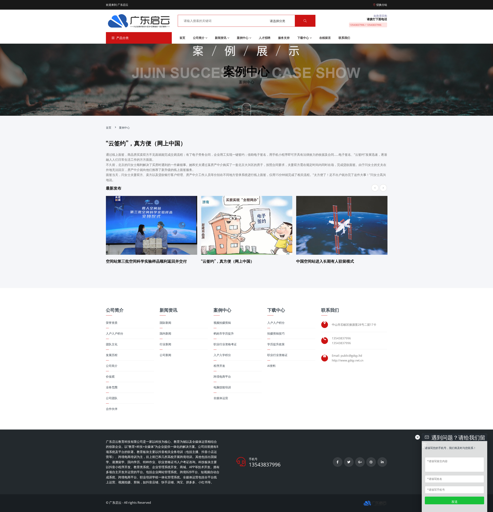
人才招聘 (264, 38)
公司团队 (111, 398)
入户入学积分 (222, 355)
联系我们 (344, 38)
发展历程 (111, 355)
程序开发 (219, 365)
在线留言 (325, 38)
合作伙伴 (111, 408)
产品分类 (122, 38)
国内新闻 (165, 333)
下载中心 (303, 38)
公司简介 (199, 38)
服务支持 (284, 38)
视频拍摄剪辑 (222, 322)
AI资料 (271, 365)
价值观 (110, 376)
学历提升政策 (276, 344)
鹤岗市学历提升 (224, 333)
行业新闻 (165, 344)
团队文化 (111, 344)
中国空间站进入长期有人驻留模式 (325, 261)
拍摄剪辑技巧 (276, 333)
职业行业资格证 (277, 355)
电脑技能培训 (222, 387)
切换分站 (381, 5)
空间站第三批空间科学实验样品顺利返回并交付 (146, 261)
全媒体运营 (221, 398)
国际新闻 (165, 322)
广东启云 (115, 502)
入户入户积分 (114, 333)
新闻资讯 (220, 38)
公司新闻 (165, 355)
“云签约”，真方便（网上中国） (227, 261)
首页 (182, 38)
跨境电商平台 (222, 376)
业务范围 (111, 387)
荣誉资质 (111, 322)
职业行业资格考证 (225, 344)
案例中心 (242, 38)
